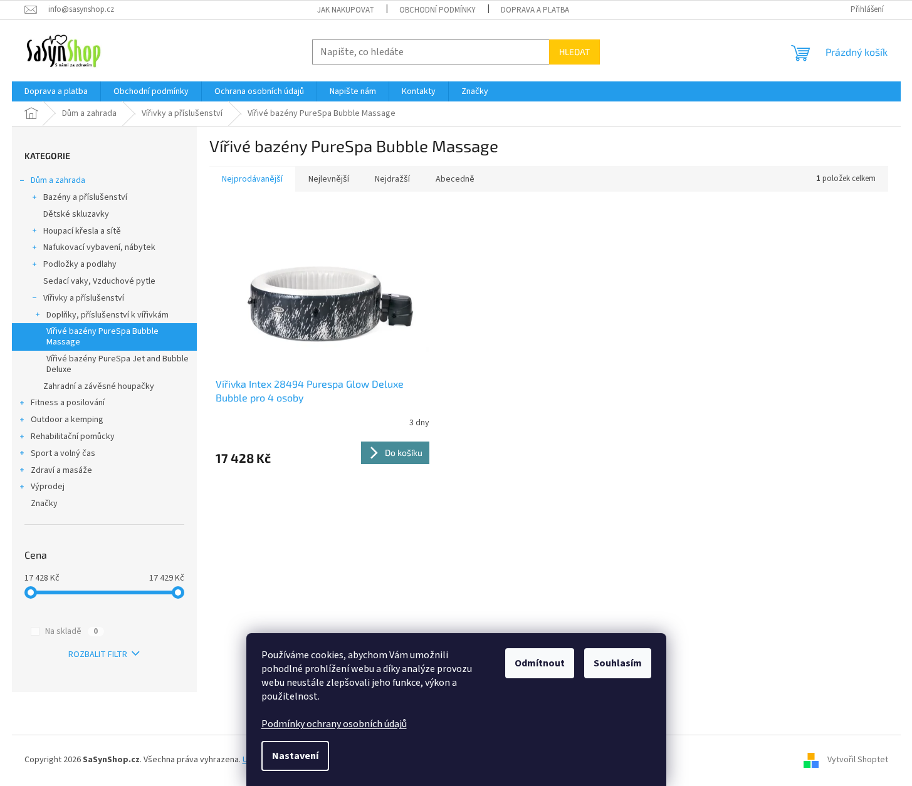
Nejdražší (392, 179)
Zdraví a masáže (61, 470)
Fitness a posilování (68, 402)
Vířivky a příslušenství (83, 298)
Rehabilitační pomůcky (73, 436)
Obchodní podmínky (437, 10)
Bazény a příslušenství (85, 197)
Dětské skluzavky (76, 214)
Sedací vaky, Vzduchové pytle (99, 281)
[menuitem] (56, 91)
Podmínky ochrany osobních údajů (334, 724)
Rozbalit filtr (97, 654)
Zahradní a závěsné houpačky (98, 386)
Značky (44, 503)
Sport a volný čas (63, 453)
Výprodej (48, 486)
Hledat (574, 51)
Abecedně (455, 179)
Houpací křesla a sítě (82, 231)
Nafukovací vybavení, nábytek (99, 247)
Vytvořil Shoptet (857, 760)
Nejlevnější (328, 179)
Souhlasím (618, 663)
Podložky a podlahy (80, 264)
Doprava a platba (535, 10)
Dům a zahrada (58, 180)
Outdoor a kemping (67, 419)
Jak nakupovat (345, 10)
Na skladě (71, 631)
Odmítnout (540, 663)
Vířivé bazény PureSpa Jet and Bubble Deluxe (117, 364)
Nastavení (295, 756)
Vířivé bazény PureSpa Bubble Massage (102, 336)
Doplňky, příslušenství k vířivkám (107, 315)
